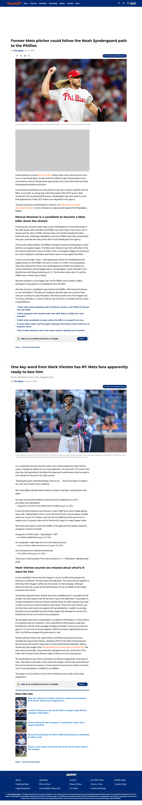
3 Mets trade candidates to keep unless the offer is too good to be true (50, 320)
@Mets (27, 490)
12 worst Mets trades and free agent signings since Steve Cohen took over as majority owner (53, 325)
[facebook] (119, 3)
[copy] (29, 55)
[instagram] (128, 3)
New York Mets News (31, 347)
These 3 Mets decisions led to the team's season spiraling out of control (51, 330)
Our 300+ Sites (97, 780)
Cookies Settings (98, 788)
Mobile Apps (120, 780)
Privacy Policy (75, 784)
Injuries (70, 3)
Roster (62, 3)
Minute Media (16, 794)
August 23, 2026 (66, 506)
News (26, 3)
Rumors (33, 3)
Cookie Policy (121, 784)
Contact (72, 780)
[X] (123, 3)
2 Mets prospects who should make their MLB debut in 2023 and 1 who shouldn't (50, 315)
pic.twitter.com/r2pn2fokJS (27, 503)
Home (17, 347)
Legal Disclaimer (22, 788)
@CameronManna (36, 500)
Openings (43, 780)
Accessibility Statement (49, 788)
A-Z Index (73, 788)
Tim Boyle (18, 50)
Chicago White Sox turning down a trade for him (63, 647)
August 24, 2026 (56, 545)
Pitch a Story (45, 784)
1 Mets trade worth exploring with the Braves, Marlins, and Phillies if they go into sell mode (53, 308)
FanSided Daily (22, 784)
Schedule (43, 3)
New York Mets (45, 175)
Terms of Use (96, 784)
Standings (53, 3)
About (18, 780)
